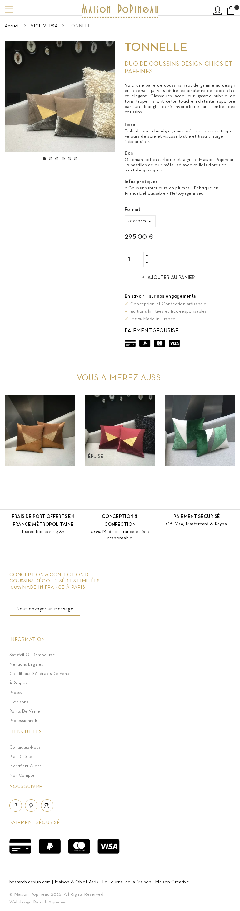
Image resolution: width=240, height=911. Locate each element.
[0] (231, 10)
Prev (13, 98)
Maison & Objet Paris (76, 882)
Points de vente (24, 711)
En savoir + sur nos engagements (160, 296)
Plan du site (20, 757)
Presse (16, 693)
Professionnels (23, 721)
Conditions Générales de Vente (40, 674)
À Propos (18, 683)
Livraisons (18, 702)
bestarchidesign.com (30, 882)
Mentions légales (26, 665)
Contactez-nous (25, 747)
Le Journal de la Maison (127, 882)
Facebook (15, 805)
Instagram (47, 805)
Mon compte (22, 776)
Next (106, 98)
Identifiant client (25, 766)
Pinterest (31, 805)
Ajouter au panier (171, 277)
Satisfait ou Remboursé (32, 655)
